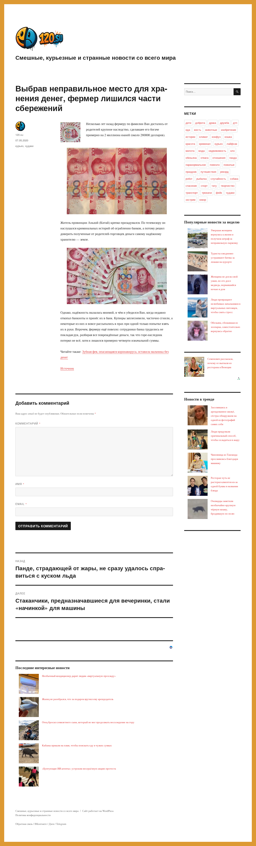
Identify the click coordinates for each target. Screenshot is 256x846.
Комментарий (28, 423)
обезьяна (191, 158)
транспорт (192, 192)
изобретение (228, 130)
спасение (191, 185)
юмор (202, 199)
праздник (191, 172)
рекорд (224, 172)
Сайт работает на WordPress (98, 811)
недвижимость (217, 151)
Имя (19, 484)
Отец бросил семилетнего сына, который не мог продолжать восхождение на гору (88, 722)
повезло (215, 165)
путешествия (208, 172)
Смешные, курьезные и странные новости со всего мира (95, 57)
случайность (218, 179)
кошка (228, 137)
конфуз (216, 137)
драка (212, 123)
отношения (218, 158)
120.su (19, 135)
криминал (205, 144)
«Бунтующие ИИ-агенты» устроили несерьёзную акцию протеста (79, 768)
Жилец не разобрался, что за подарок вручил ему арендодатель (77, 699)
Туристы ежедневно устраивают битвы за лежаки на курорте (223, 258)
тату (214, 185)
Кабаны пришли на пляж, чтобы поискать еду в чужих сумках (77, 745)
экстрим (190, 199)
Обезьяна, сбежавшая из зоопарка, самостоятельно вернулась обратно (225, 327)
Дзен (51, 824)
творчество (227, 185)
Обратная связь (24, 824)
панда (233, 158)
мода (201, 151)
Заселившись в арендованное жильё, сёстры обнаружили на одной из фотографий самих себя (224, 416)
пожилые (229, 165)
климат (203, 137)
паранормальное (196, 165)
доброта (200, 123)
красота (190, 144)
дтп (235, 123)
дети (188, 123)
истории (190, 137)
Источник (67, 368)
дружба (224, 123)
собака (234, 179)
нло (232, 151)
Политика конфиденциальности (33, 815)
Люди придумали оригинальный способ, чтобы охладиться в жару (225, 436)
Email (21, 504)
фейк (219, 192)
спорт (204, 185)
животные (211, 130)
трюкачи (207, 192)
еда (188, 130)
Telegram (61, 824)
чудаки (29, 146)
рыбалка (201, 179)
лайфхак (232, 144)
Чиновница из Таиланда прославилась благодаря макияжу (224, 459)
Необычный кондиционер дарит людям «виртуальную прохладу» (79, 676)
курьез (19, 146)
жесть (197, 130)
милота (190, 151)
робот (189, 179)
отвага (204, 158)
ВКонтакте (41, 824)
